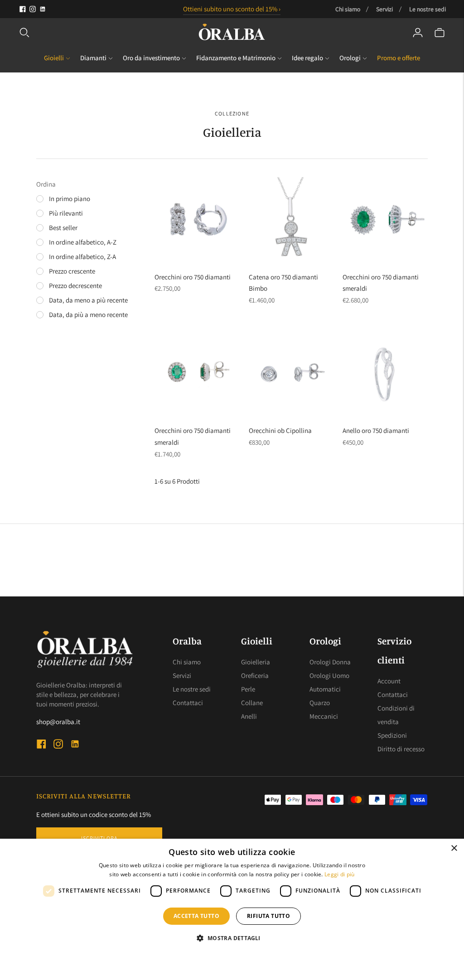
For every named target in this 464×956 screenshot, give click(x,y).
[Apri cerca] (24, 33)
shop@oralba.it (58, 721)
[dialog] (232, 897)
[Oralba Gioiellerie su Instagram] (32, 9)
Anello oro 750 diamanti (376, 430)
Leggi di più (339, 874)
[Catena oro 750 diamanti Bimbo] (291, 219)
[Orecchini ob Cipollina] (291, 373)
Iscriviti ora (99, 838)
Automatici (325, 689)
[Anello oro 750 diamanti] (385, 373)
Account (389, 681)
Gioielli (54, 57)
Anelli (249, 716)
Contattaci (188, 702)
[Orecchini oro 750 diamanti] (197, 219)
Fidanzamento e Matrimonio (236, 57)
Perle (248, 689)
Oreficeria (255, 675)
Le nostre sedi (427, 9)
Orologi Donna (330, 662)
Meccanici (323, 716)
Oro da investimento (151, 57)
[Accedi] (417, 33)
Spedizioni (392, 735)
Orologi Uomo (329, 675)
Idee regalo (307, 57)
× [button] (453, 848)
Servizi (384, 9)
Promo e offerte (398, 57)
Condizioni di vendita (396, 715)
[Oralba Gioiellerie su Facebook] (22, 9)
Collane (252, 702)
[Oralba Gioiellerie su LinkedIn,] (42, 9)
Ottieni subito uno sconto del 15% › (231, 9)
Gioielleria (255, 662)
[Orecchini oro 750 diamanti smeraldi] (385, 219)
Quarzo (319, 702)
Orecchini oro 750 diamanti (193, 277)
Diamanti (93, 57)
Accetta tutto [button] (196, 916)
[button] (231, 938)
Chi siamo (347, 9)
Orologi (350, 57)
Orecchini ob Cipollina (280, 430)
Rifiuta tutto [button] (268, 916)
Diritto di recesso (401, 749)
